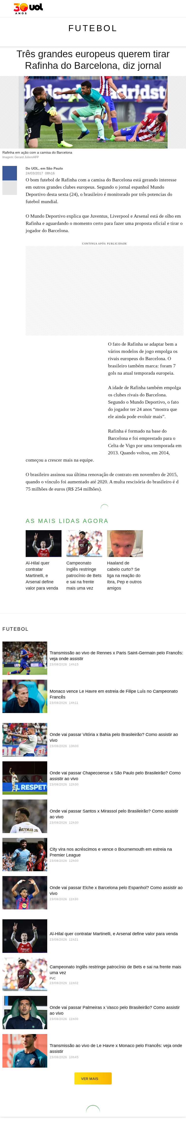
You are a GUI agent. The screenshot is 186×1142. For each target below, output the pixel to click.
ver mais (89, 1079)
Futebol (93, 28)
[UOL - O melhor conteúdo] (28, 8)
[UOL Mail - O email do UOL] (152, 9)
